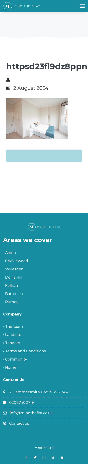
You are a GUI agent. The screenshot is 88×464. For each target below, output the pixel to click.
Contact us (19, 423)
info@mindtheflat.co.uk (31, 413)
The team (14, 326)
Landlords (14, 334)
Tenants (12, 343)
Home (10, 367)
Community (16, 359)
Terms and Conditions (25, 351)
